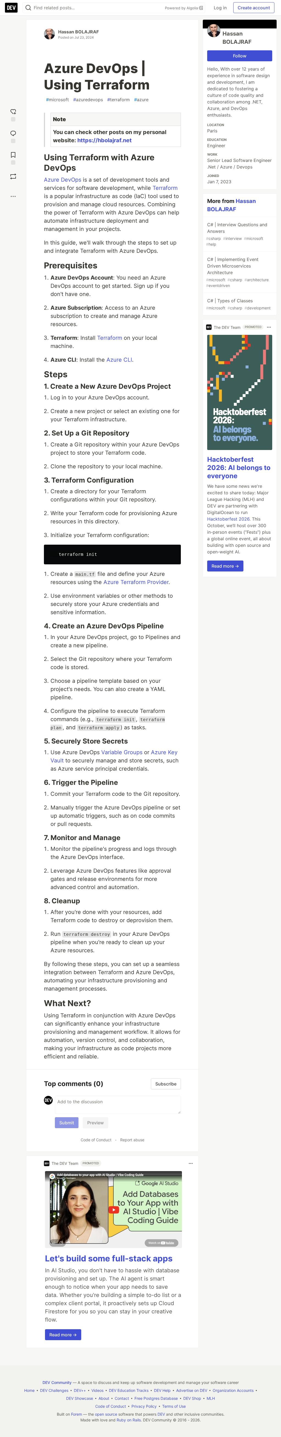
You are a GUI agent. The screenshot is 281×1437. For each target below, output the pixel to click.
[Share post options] (13, 196)
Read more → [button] (63, 1334)
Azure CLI (119, 359)
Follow (239, 56)
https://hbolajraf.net (104, 140)
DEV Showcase (79, 1398)
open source (106, 1414)
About (104, 1398)
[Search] (28, 8)
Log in (220, 7)
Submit (66, 1122)
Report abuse (132, 1139)
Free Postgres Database (156, 1398)
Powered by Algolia (182, 8)
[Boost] (13, 176)
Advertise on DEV (191, 1390)
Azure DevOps (62, 179)
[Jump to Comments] (13, 136)
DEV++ (80, 1390)
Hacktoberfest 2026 (228, 519)
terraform (118, 99)
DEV (161, 1414)
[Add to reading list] (13, 157)
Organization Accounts (233, 1390)
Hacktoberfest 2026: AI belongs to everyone (239, 467)
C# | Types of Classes (238, 304)
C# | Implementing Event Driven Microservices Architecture (237, 272)
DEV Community (57, 1382)
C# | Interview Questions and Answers (236, 234)
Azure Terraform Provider (135, 582)
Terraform (165, 188)
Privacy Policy (144, 1406)
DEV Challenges (54, 1390)
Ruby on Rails (129, 1420)
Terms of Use (174, 1406)
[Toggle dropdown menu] (190, 1163)
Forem (76, 1414)
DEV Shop (192, 1398)
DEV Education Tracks (128, 1390)
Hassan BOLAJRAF (78, 31)
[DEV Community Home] (11, 7)
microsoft (57, 99)
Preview (95, 1122)
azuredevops (88, 99)
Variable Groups (121, 752)
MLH (211, 1398)
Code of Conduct (96, 1139)
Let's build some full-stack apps (109, 1258)
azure (141, 99)
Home (29, 1390)
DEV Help (162, 1390)
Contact (122, 1398)
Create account (254, 7)
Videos (97, 1390)
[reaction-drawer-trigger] (13, 114)
